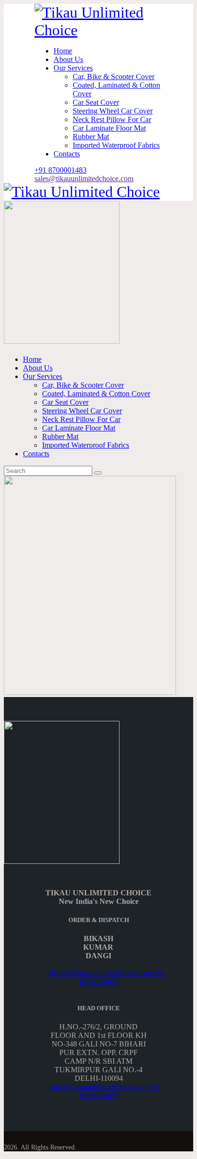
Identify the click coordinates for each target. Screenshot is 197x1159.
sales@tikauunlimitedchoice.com (98, 1087)
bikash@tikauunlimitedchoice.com (101, 973)
